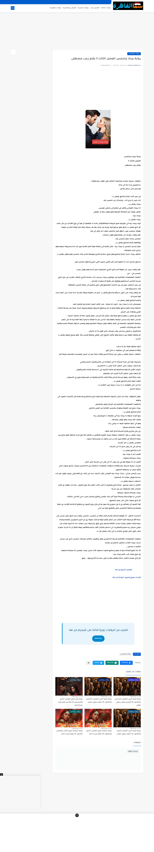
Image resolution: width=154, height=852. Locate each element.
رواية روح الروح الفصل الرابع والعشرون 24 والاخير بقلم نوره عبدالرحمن (70, 702)
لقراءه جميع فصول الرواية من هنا (126, 578)
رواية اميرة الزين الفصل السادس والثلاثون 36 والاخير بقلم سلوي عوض (128, 702)
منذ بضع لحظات (134, 696)
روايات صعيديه (55, 8)
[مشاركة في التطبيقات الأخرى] (88, 663)
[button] (126, 663)
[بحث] (12, 8)
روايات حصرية (83, 8)
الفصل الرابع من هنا (123, 570)
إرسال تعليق (133, 751)
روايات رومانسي (134, 53)
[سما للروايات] (128, 6)
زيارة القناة (98, 638)
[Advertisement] (77, 31)
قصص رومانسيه (69, 8)
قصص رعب (94, 8)
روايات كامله (106, 8)
